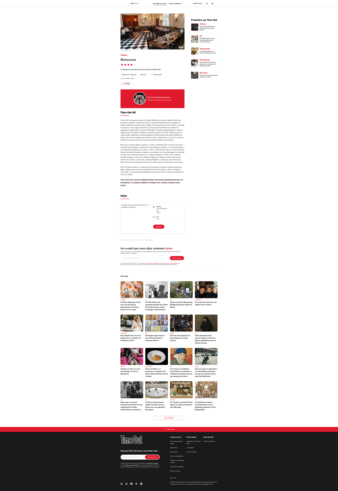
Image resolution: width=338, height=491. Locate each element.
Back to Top (170, 429)
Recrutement (174, 452)
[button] (148, 205)
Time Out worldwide (209, 441)
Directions (159, 227)
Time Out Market (191, 452)
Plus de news (169, 418)
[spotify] (141, 484)
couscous (124, 130)
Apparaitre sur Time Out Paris (194, 442)
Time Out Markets (175, 4)
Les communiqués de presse (176, 442)
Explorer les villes (160, 4)
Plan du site (173, 478)
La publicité (190, 448)
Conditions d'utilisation (177, 467)
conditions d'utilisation (153, 263)
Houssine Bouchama (162, 98)
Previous (123, 31)
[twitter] (136, 484)
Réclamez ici (149, 240)
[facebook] (131, 484)
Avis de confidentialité (176, 456)
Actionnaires (173, 448)
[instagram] (122, 484)
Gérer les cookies (175, 471)
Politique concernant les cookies (177, 461)
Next (181, 31)
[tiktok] (126, 484)
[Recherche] (207, 3)
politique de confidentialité (170, 263)
